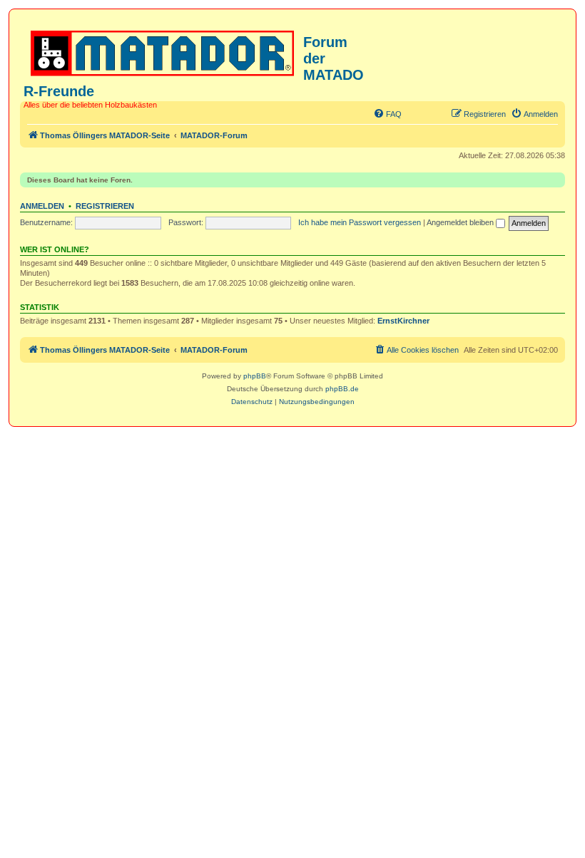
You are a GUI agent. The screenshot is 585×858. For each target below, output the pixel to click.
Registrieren (105, 206)
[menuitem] (387, 114)
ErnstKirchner (403, 320)
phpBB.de (342, 389)
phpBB (254, 376)
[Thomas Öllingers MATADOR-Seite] (163, 51)
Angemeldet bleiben (461, 222)
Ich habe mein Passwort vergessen (359, 222)
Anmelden (42, 206)
